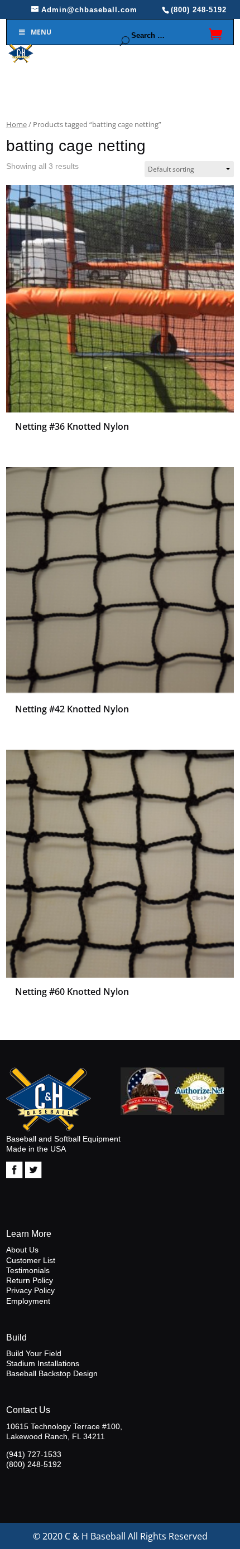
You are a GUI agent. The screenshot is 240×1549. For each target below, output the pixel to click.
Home (16, 124)
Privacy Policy (30, 1290)
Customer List (30, 1260)
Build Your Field (33, 1353)
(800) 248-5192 (33, 1464)
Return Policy (29, 1280)
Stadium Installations (42, 1363)
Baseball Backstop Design (52, 1373)
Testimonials (28, 1270)
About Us (22, 1249)
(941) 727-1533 (33, 1454)
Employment (28, 1301)
